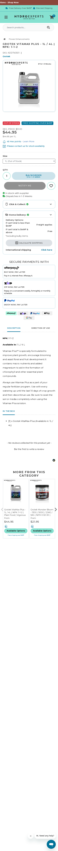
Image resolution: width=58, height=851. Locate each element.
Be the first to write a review (29, 449)
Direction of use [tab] (40, 328)
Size (5, 156)
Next (55, 508)
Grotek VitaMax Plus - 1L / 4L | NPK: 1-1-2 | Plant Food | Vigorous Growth (15, 513)
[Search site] (49, 27)
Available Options (16, 531)
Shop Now (10, 2)
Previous (2, 508)
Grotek (6, 56)
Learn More (28, 141)
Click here (46, 250)
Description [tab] (13, 328)
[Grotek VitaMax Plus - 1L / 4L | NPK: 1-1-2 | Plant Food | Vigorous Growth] (16, 493)
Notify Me (24, 185)
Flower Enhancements (19, 39)
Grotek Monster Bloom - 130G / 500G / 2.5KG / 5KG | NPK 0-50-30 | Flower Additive (42, 513)
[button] (51, 17)
